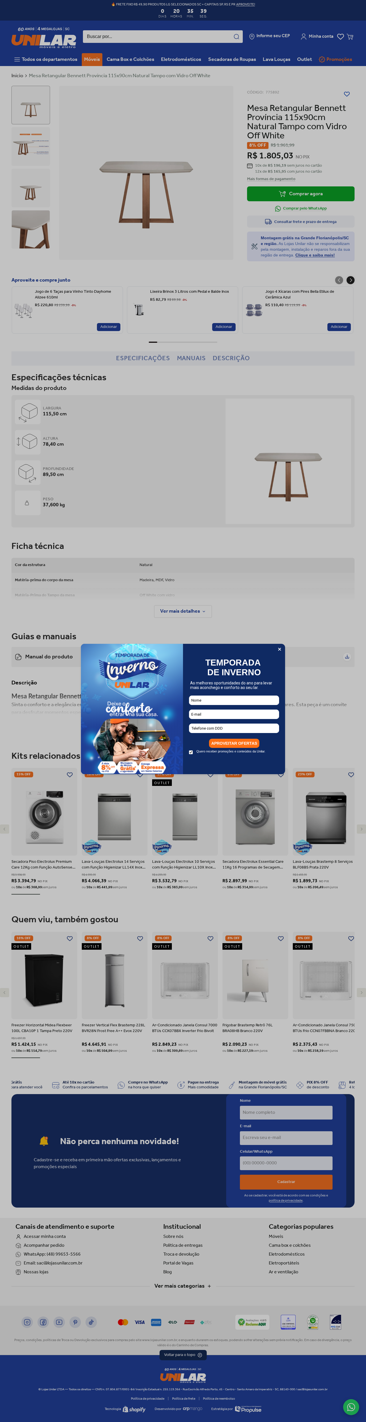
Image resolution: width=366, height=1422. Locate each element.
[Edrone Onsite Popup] (183, 711)
